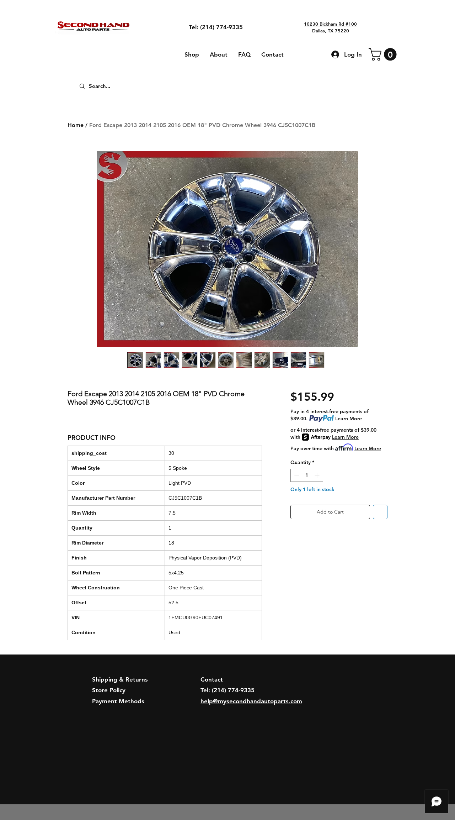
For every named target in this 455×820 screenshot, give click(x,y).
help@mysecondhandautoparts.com (251, 701)
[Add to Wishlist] (380, 512)
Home (76, 125)
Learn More (348, 418)
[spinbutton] (306, 475)
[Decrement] (295, 475)
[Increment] (317, 475)
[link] (384, 54)
